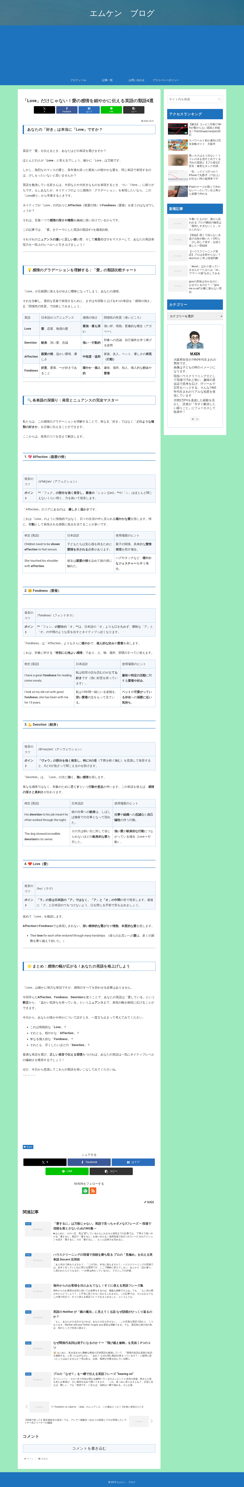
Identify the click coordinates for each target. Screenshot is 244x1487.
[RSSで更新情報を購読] (93, 1190)
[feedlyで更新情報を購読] (85, 1190)
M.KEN (195, 354)
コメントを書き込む (89, 1448)
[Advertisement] (122, 50)
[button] (133, 110)
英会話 (29, 1147)
